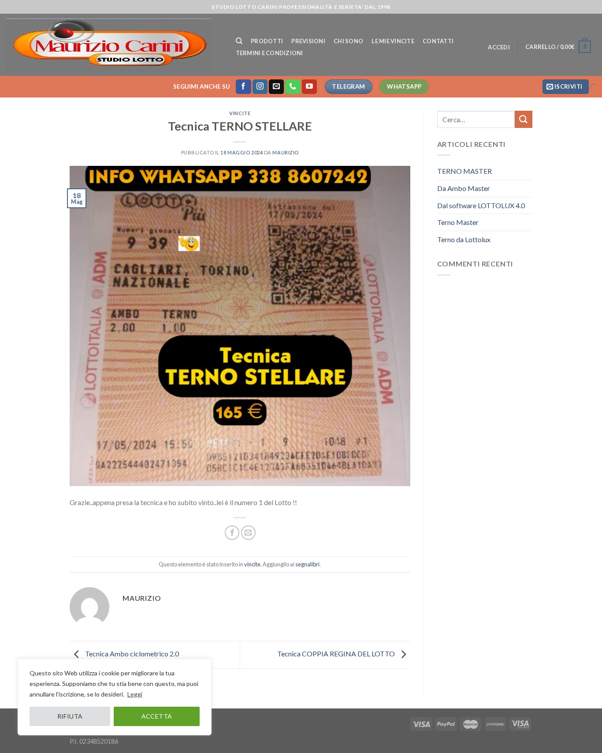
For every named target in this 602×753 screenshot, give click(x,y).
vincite (239, 113)
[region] (115, 697)
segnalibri (307, 564)
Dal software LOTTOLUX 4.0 (481, 205)
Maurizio (285, 152)
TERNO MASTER (464, 171)
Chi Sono (348, 41)
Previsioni (308, 41)
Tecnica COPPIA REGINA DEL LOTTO (336, 653)
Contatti (438, 41)
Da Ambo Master (463, 188)
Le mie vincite (393, 41)
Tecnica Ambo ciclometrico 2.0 (131, 653)
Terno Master (458, 222)
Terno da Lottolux (464, 239)
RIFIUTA (70, 716)
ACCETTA (156, 716)
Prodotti (267, 41)
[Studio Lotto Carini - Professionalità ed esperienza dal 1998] (112, 45)
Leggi (134, 694)
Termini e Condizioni (269, 52)
